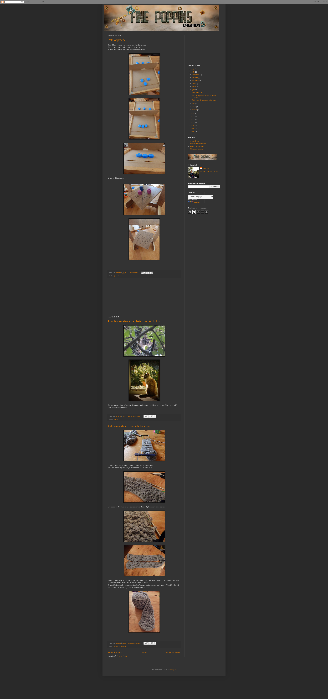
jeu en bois (117, 276)
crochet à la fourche (120, 646)
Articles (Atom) (122, 656)
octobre (195, 78)
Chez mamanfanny (196, 149)
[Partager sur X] (147, 273)
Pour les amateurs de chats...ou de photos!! (134, 321)
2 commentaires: (133, 272)
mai (193, 104)
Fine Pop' (206, 168)
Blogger (173, 670)
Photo (116, 419)
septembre (196, 81)
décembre (196, 75)
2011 (193, 123)
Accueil (144, 652)
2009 (193, 129)
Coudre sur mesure (197, 146)
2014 (193, 114)
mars (194, 107)
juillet (194, 87)
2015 (193, 72)
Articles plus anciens (173, 652)
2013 (193, 117)
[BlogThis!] (144, 273)
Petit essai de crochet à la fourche (129, 426)
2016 (193, 69)
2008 (193, 132)
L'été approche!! (117, 40)
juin (193, 90)
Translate (196, 202)
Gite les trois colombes (198, 144)
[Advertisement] (144, 297)
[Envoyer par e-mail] (142, 273)
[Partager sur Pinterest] (152, 273)
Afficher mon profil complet (209, 171)
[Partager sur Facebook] (149, 273)
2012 (193, 120)
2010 (193, 126)
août (194, 84)
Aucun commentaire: (134, 416)
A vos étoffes (194, 141)
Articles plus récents (115, 652)
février (194, 110)
